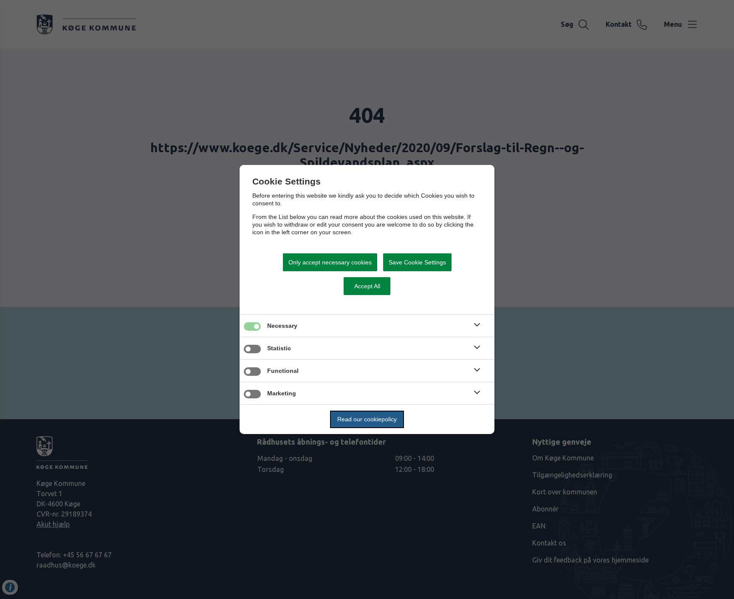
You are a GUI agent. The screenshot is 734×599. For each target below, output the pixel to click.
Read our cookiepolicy (367, 419)
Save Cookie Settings (417, 262)
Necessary (282, 325)
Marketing (281, 393)
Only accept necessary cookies (330, 262)
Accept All (367, 286)
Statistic (279, 348)
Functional (283, 370)
